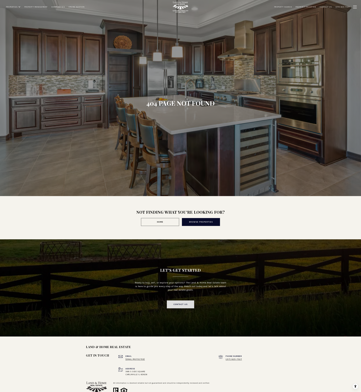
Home (160, 222)
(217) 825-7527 (234, 359)
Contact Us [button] (180, 304)
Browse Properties (201, 222)
